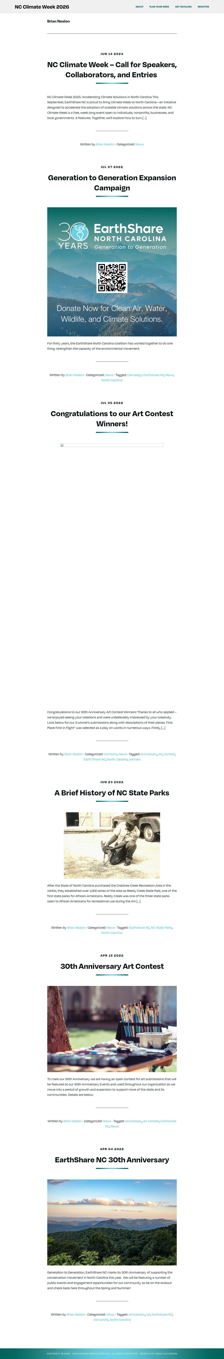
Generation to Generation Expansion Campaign (112, 182)
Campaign (134, 375)
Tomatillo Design (166, 1353)
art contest (151, 1121)
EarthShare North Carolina (91, 1353)
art (161, 754)
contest (169, 754)
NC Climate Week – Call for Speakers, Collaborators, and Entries (112, 69)
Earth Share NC (95, 759)
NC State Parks (161, 927)
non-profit (100, 1319)
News (140, 144)
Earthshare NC (154, 375)
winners (135, 759)
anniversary (149, 754)
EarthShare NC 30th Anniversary (112, 1159)
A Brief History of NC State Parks (112, 792)
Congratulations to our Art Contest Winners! (112, 418)
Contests (110, 754)
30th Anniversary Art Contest (112, 966)
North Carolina (112, 380)
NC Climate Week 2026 (43, 6)
